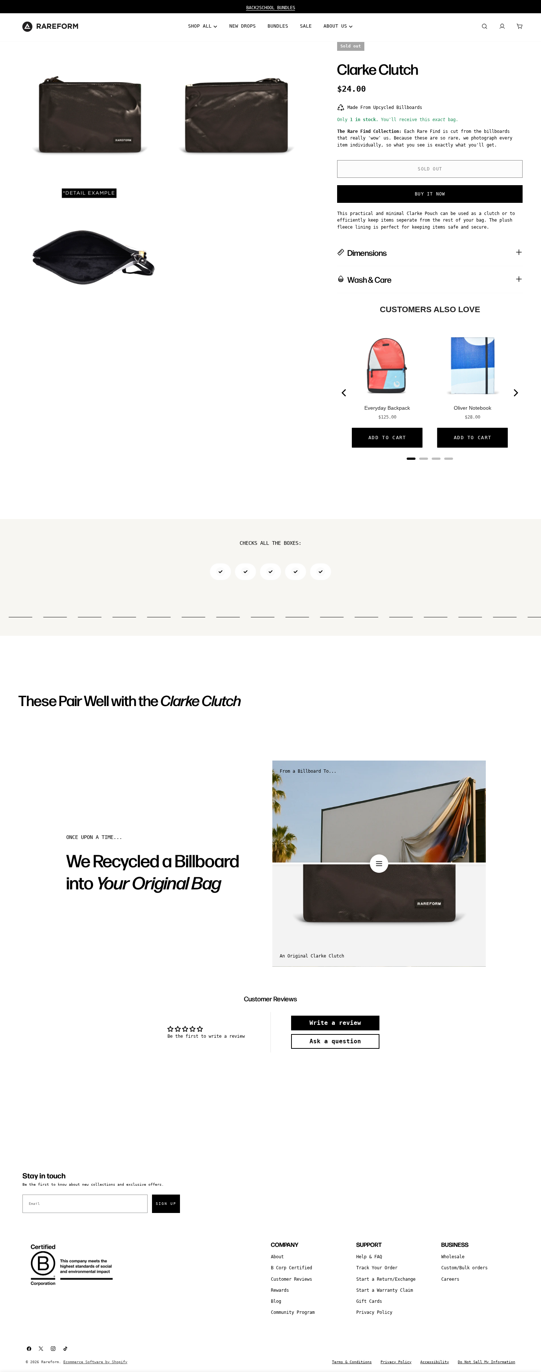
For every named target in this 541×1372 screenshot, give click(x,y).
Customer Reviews (291, 1279)
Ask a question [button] (335, 1041)
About (277, 1256)
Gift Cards (369, 1301)
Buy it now (430, 194)
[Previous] (344, 392)
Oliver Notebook (472, 408)
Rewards (280, 1290)
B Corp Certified (291, 1267)
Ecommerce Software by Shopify (95, 1362)
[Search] (484, 26)
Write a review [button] (335, 1022)
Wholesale (452, 1256)
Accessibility (434, 1362)
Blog (276, 1301)
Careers (450, 1279)
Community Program (293, 1312)
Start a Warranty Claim (384, 1290)
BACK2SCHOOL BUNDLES (270, 7)
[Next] (515, 392)
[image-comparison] (379, 863)
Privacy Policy (374, 1312)
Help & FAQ (369, 1256)
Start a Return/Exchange (386, 1279)
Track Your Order (376, 1267)
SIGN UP (166, 1203)
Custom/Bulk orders (464, 1267)
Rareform (50, 1362)
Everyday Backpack (387, 408)
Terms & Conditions (352, 1362)
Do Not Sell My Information (486, 1362)
